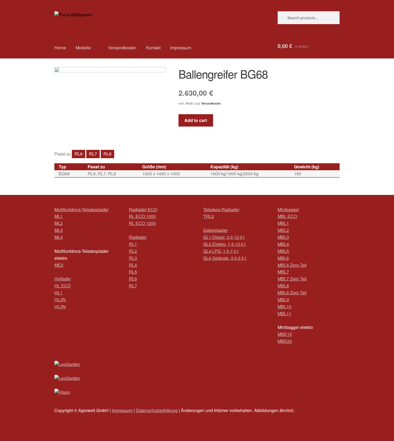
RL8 (107, 154)
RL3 (133, 258)
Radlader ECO (143, 209)
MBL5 (283, 251)
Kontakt (153, 48)
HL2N (60, 300)
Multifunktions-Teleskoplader (81, 209)
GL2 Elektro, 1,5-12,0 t (224, 244)
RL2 (133, 251)
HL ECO (62, 286)
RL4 (133, 265)
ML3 (58, 230)
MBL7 (283, 272)
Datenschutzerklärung (157, 410)
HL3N (60, 306)
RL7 (93, 154)
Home (60, 48)
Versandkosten (122, 48)
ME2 (58, 265)
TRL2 (208, 216)
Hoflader (62, 279)
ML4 (58, 237)
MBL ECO (287, 216)
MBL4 (283, 244)
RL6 (79, 154)
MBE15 (285, 334)
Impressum (180, 48)
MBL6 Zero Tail (292, 265)
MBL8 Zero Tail (292, 293)
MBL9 (283, 300)
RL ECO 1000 (142, 216)
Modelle (83, 48)
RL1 (133, 244)
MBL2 (283, 230)
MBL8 (283, 286)
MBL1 (283, 223)
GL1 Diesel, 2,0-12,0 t (223, 237)
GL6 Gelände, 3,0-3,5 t (224, 258)
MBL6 (283, 258)
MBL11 (284, 313)
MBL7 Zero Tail (292, 279)
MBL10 (284, 306)
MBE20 (285, 341)
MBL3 (283, 237)
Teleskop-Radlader (221, 209)
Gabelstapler (215, 230)
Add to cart (195, 120)
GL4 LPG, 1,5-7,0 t (220, 251)
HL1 (58, 293)
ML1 (58, 216)
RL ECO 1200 (142, 223)
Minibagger (288, 209)
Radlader (138, 237)
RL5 (133, 272)
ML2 (58, 223)
